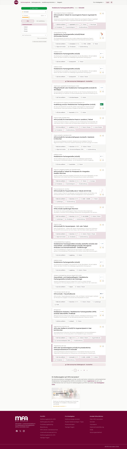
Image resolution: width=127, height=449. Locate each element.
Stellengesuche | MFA (46, 422)
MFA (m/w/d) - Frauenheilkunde (64, 294)
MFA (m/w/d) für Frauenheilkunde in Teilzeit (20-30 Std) (72, 191)
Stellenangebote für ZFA (47, 435)
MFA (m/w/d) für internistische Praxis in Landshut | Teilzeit (73, 119)
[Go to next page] (87, 370)
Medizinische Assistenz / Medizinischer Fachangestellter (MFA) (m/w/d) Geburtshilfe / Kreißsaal (75, 312)
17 (84, 370)
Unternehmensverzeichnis (48, 432)
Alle (28, 21)
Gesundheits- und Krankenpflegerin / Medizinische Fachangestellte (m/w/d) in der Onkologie (71, 278)
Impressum (93, 424)
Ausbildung (41, 21)
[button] (111, 2)
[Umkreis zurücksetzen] (45, 15)
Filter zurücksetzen (42, 38)
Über (96, 419)
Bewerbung (43, 427)
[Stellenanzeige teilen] (103, 13)
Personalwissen (70, 424)
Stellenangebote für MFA (48, 419)
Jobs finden (35, 8)
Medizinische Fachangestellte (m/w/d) (67, 54)
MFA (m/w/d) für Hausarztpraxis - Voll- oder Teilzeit (71, 226)
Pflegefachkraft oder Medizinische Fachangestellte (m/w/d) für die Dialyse (75, 89)
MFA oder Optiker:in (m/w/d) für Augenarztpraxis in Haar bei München (73, 329)
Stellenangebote (25, 2)
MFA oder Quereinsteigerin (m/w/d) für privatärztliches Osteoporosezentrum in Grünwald (72, 348)
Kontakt (92, 422)
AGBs (91, 429)
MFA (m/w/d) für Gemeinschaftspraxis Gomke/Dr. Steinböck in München (74, 138)
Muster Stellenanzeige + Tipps (74, 422)
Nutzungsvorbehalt (96, 432)
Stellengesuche (36, 2)
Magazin (59, 2)
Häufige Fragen (45, 437)
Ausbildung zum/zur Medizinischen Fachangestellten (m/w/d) (74, 104)
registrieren (90, 381)
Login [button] (107, 2)
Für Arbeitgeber (98, 2)
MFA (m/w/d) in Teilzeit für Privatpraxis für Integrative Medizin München (72, 172)
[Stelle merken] (100, 13)
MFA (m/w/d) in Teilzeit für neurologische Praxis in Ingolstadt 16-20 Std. (75, 16)
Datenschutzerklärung (97, 427)
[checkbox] (22, 27)
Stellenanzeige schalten (72, 419)
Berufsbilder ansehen (59, 406)
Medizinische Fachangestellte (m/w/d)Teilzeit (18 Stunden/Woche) (69, 35)
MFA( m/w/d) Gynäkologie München (66, 209)
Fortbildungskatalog (46, 424)
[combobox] (33, 35)
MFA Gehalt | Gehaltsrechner (49, 429)
